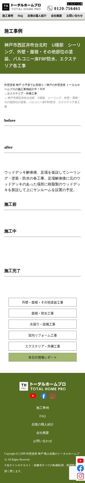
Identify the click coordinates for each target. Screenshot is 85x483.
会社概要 (56, 15)
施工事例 (7, 15)
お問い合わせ (74, 15)
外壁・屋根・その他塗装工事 (42, 302)
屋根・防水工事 (43, 313)
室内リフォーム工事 (42, 335)
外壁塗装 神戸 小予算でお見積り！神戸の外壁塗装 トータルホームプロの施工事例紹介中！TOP (42, 87)
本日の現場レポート (42, 357)
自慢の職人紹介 (36, 15)
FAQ (20, 15)
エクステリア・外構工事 (22, 93)
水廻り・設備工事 (42, 324)
